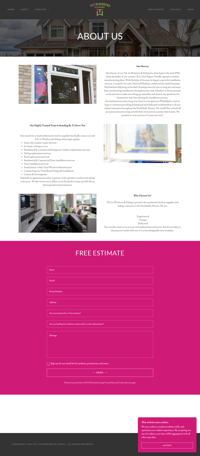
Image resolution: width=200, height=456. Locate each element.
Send (100, 372)
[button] (41, 9)
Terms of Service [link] (124, 383)
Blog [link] (191, 9)
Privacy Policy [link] (110, 383)
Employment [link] (156, 9)
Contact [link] (176, 9)
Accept (167, 445)
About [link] (25, 9)
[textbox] (100, 270)
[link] (100, 9)
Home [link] (11, 9)
